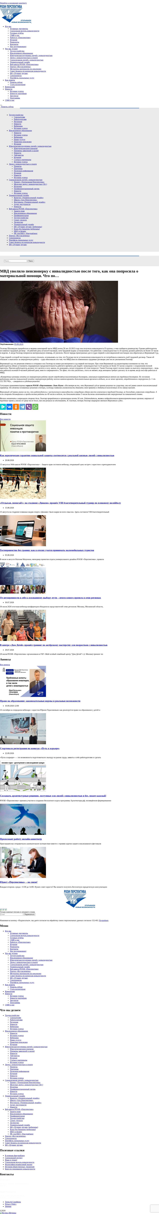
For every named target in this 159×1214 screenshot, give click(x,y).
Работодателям (20, 119)
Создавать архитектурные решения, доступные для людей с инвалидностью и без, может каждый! (53, 795)
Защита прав (19, 211)
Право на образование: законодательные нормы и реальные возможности (40, 701)
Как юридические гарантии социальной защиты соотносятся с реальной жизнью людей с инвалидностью (57, 455)
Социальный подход (13, 1158)
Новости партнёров (18, 93)
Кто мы (8, 26)
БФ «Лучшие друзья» (19, 73)
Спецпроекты (16, 76)
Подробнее (103, 920)
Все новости (5, 419)
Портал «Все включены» (20, 67)
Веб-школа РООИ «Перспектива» (24, 64)
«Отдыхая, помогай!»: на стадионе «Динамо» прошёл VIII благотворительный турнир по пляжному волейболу (60, 503)
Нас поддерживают (18, 46)
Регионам (18, 122)
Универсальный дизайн (20, 62)
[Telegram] (22, 407)
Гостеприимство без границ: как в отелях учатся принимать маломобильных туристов (47, 550)
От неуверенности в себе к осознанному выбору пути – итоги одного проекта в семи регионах (50, 597)
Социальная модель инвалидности (24, 31)
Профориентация (21, 215)
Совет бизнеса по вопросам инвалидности (28, 71)
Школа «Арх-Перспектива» (25, 200)
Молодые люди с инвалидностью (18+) (30, 184)
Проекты (17, 166)
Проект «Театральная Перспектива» (29, 182)
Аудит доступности (22, 204)
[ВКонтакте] (9, 407)
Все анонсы (5, 665)
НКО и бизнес (20, 231)
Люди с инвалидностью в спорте (24, 58)
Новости (8, 89)
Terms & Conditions (13, 1202)
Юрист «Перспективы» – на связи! (18, 882)
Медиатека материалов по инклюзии (25, 69)
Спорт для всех (20, 220)
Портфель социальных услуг (22, 78)
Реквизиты (14, 42)
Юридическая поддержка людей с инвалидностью (31, 55)
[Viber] (29, 407)
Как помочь (10, 80)
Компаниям (10, 87)
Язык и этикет (11, 1160)
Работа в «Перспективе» (20, 38)
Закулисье (14, 96)
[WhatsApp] (35, 407)
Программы (15, 98)
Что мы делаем (11, 49)
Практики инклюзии (23, 142)
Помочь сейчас (16, 82)
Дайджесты (19, 155)
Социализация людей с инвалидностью (26, 60)
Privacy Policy (10, 1204)
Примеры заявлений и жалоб (26, 151)
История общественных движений (19, 1167)
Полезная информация (23, 171)
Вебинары (18, 126)
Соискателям (19, 117)
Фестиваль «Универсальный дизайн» (29, 202)
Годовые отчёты (17, 33)
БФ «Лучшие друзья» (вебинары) (28, 227)
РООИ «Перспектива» (15, 1211)
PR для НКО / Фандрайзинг (26, 233)
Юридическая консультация (25, 148)
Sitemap (8, 1206)
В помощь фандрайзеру (15, 1155)
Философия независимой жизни (18, 1164)
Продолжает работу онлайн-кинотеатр (21, 839)
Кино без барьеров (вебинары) (27, 229)
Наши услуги (19, 139)
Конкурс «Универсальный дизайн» (29, 198)
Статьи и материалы (22, 160)
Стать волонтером (17, 84)
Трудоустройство (17, 51)
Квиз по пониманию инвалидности (20, 1169)
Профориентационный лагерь (26, 189)
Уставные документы (19, 29)
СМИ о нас (14, 35)
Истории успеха (17, 91)
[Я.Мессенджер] (3, 407)
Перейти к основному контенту (13, 3)
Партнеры (18, 168)
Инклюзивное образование (21, 53)
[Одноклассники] (16, 407)
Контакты (14, 44)
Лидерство (18, 222)
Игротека (18, 186)
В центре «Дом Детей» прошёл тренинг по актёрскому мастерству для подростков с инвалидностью (53, 645)
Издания (13, 40)
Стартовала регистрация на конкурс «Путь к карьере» (30, 748)
